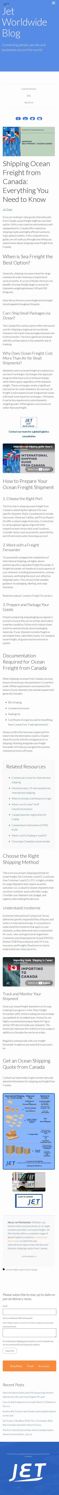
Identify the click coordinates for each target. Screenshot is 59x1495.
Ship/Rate (16, 1366)
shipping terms (28, 949)
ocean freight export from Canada (21, 1269)
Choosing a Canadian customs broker (31, 841)
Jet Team (7, 209)
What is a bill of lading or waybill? (29, 835)
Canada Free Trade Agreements (30, 724)
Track (30, 1366)
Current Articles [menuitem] (28, 88)
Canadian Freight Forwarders (36, 595)
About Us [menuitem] (29, 102)
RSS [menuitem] (29, 95)
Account (44, 1366)
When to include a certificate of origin (31, 798)
